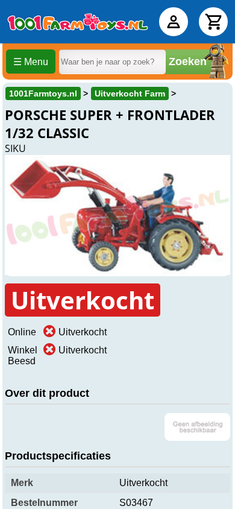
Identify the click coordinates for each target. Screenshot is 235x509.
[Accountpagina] (173, 21)
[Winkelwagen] (213, 21)
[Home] (77, 21)
